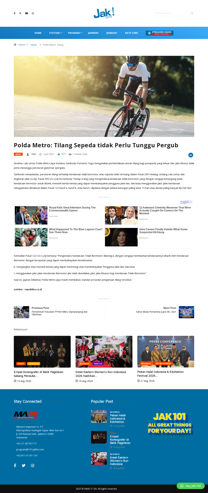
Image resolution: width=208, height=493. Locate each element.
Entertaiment (163, 363)
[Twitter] (20, 13)
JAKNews (93, 32)
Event (21, 363)
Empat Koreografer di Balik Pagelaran (120, 439)
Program (74, 32)
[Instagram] (33, 13)
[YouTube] (26, 13)
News (34, 44)
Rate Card (131, 32)
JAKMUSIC (111, 32)
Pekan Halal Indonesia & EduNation (118, 418)
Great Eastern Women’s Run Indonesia (119, 461)
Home (38, 32)
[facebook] (14, 13)
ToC (33, 154)
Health (98, 363)
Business (84, 363)
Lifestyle (34, 363)
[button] (191, 486)
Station (54, 32)
